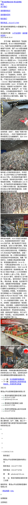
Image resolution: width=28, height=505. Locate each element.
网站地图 (6, 491)
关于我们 (7, 434)
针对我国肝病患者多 (17, 379)
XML (12, 491)
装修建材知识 (9, 438)
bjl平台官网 (16, 33)
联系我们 (7, 448)
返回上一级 (3, 387)
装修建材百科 (9, 443)
